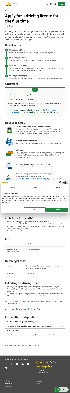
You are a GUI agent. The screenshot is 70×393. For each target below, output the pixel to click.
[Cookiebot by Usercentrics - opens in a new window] (60, 182)
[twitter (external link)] (12, 364)
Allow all (57, 209)
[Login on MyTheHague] (55, 4)
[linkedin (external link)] (23, 364)
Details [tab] (35, 187)
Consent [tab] (12, 187)
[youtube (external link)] (17, 364)
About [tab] (58, 187)
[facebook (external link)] (6, 364)
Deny (34, 209)
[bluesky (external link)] (6, 368)
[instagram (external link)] (28, 364)
